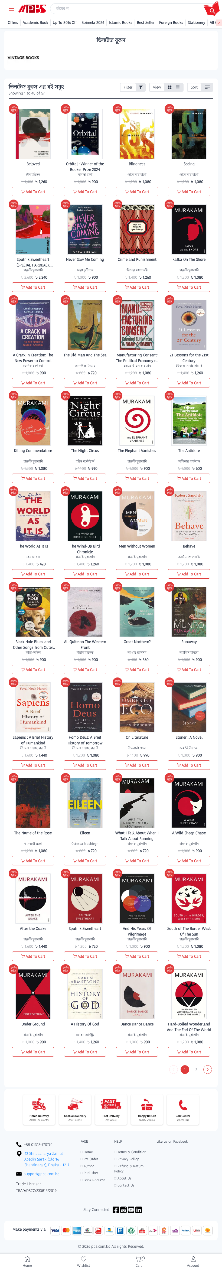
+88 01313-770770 (38, 1144)
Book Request (92, 1179)
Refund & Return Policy (128, 1169)
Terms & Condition (130, 1152)
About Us (123, 1178)
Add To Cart (35, 191)
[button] (173, 1069)
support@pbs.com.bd (42, 1174)
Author (87, 1166)
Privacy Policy (126, 1159)
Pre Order (89, 1159)
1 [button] (185, 1069)
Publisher (89, 1172)
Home (86, 1152)
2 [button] (196, 1069)
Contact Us (124, 1185)
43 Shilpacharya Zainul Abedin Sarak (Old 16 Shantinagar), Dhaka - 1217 (46, 1159)
